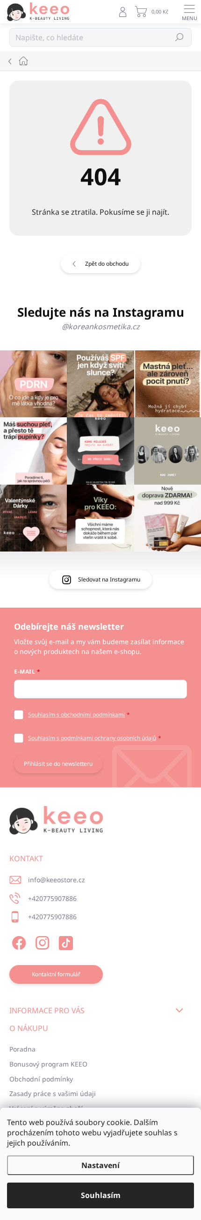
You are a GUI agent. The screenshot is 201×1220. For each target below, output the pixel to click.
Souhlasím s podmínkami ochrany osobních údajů (92, 738)
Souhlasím (101, 1195)
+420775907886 (52, 898)
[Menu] (189, 11)
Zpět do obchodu (107, 264)
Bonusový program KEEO (48, 1064)
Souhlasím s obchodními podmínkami (76, 715)
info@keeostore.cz (56, 879)
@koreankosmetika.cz (101, 326)
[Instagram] (41, 941)
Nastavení (100, 1165)
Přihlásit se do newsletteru (58, 764)
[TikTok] (64, 941)
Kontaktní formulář (56, 974)
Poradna (22, 1049)
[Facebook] (17, 941)
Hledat (179, 37)
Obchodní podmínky (41, 1079)
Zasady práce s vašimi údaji (52, 1093)
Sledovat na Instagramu (109, 579)
